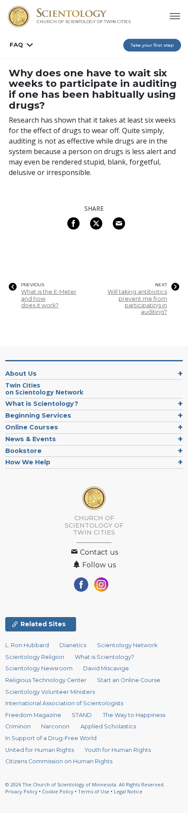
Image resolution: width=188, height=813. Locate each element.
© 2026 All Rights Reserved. (85, 784)
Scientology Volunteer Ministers (50, 692)
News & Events (30, 439)
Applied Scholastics (108, 726)
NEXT (161, 285)
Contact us (98, 552)
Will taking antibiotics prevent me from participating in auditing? (137, 301)
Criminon (18, 726)
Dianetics (72, 645)
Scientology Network (127, 645)
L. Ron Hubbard (27, 645)
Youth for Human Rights (117, 750)
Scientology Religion (34, 657)
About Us (21, 373)
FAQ (16, 44)
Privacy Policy (21, 791)
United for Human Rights (39, 750)
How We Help (27, 462)
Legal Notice (128, 791)
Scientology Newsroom (39, 668)
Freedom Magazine (33, 715)
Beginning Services (38, 415)
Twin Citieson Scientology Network (44, 388)
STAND (82, 715)
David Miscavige (106, 668)
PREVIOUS (32, 285)
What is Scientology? (41, 404)
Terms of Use (93, 791)
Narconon (55, 726)
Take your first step (152, 45)
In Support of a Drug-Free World (51, 738)
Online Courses (31, 427)
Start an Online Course (128, 680)
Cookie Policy (57, 791)
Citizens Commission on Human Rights (58, 761)
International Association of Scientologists (64, 703)
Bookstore (23, 451)
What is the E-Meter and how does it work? (49, 298)
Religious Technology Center (46, 680)
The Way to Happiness (134, 715)
